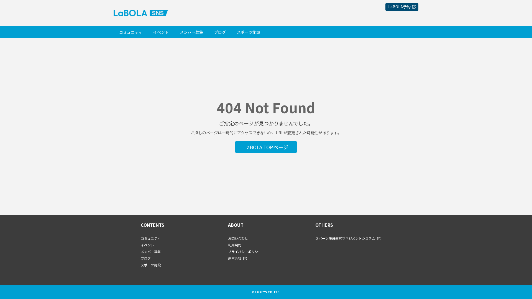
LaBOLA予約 (399, 6)
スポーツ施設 (248, 32)
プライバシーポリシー (244, 251)
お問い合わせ (238, 238)
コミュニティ (130, 32)
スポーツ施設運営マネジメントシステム (345, 238)
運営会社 (234, 258)
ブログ (220, 32)
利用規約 (234, 245)
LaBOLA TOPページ (266, 147)
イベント (161, 32)
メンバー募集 (191, 32)
